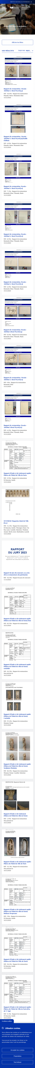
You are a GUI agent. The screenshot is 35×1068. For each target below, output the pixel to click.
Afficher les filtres (17, 42)
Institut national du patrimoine (20, 1)
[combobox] (29, 51)
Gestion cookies (7, 1021)
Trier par (21, 50)
